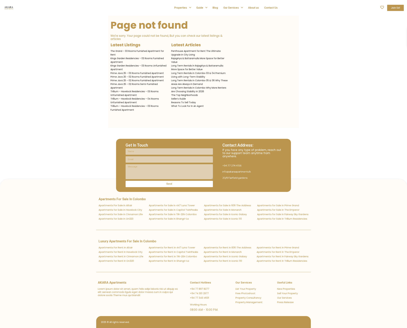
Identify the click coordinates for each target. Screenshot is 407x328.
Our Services (231, 7)
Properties (180, 7)
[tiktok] (290, 322)
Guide (199, 7)
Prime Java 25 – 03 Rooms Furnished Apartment (137, 73)
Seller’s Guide (178, 98)
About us (253, 7)
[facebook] (284, 322)
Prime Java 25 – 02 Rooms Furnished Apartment (137, 76)
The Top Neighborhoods (184, 95)
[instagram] (306, 322)
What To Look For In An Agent (187, 106)
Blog (215, 7)
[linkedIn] (295, 322)
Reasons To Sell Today (183, 102)
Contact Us (271, 7)
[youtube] (301, 322)
